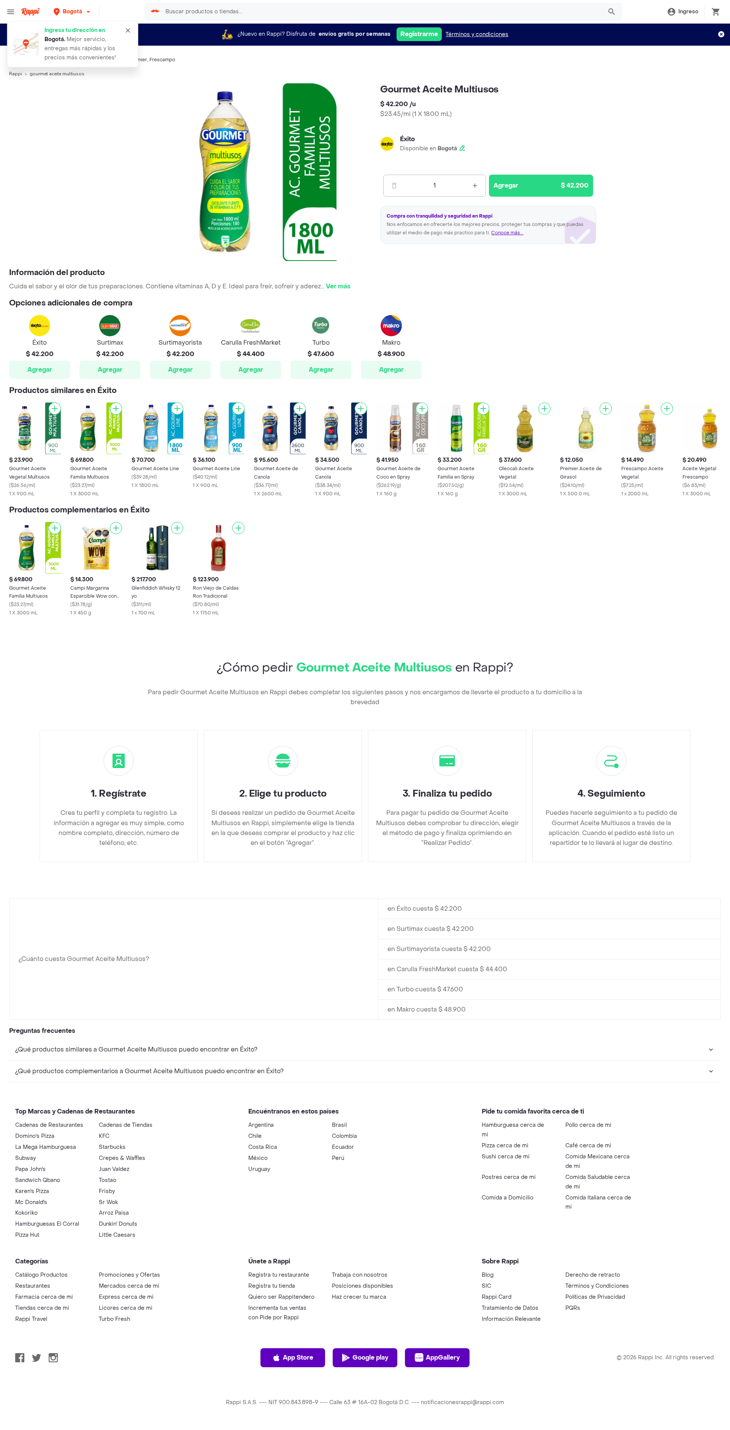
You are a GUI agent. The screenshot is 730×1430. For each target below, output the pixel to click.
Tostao (107, 1180)
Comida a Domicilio (507, 1197)
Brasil (339, 1125)
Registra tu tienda (271, 1286)
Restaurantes (32, 1286)
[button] (72, 11)
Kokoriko (26, 1213)
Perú (338, 1158)
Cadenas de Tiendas (125, 1125)
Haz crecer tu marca (359, 1297)
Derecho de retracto (592, 1275)
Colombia (344, 1136)
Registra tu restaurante (278, 1275)
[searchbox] (381, 12)
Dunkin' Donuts (118, 1224)
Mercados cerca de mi (129, 1286)
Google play (370, 1358)
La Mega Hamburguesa (45, 1147)
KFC (104, 1136)
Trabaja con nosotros (359, 1275)
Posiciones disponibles (362, 1286)
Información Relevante (511, 1319)
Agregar (39, 370)
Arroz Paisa (114, 1213)
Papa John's (30, 1169)
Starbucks (112, 1147)
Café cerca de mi (588, 1145)
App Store (298, 1358)
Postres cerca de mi (509, 1177)
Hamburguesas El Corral (47, 1224)
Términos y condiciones (477, 34)
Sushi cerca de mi (506, 1156)
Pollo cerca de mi (588, 1125)
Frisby (107, 1191)
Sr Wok (108, 1202)
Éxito (407, 139)
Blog (488, 1275)
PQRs (572, 1308)
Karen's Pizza (32, 1191)
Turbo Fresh (114, 1319)
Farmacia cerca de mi (44, 1297)
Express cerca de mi (126, 1297)
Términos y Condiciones (597, 1286)
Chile (255, 1136)
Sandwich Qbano (37, 1180)
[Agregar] (55, 408)
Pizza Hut (27, 1235)
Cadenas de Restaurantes (49, 1125)
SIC (486, 1286)
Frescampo (162, 60)
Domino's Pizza (34, 1136)
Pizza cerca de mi (505, 1145)
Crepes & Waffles (122, 1158)
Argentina (261, 1125)
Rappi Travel (31, 1319)
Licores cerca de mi (125, 1308)
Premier (138, 60)
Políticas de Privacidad (595, 1297)
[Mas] (474, 185)
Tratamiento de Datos (510, 1308)
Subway (25, 1158)
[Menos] (394, 185)
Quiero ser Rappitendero (281, 1297)
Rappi (15, 74)
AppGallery (443, 1358)
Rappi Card (496, 1297)
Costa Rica (262, 1147)
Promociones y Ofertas (129, 1275)
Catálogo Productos (41, 1275)
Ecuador (343, 1147)
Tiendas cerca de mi (42, 1308)
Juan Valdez (114, 1169)
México (258, 1158)
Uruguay (259, 1169)
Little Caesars (117, 1235)
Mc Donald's (31, 1202)
